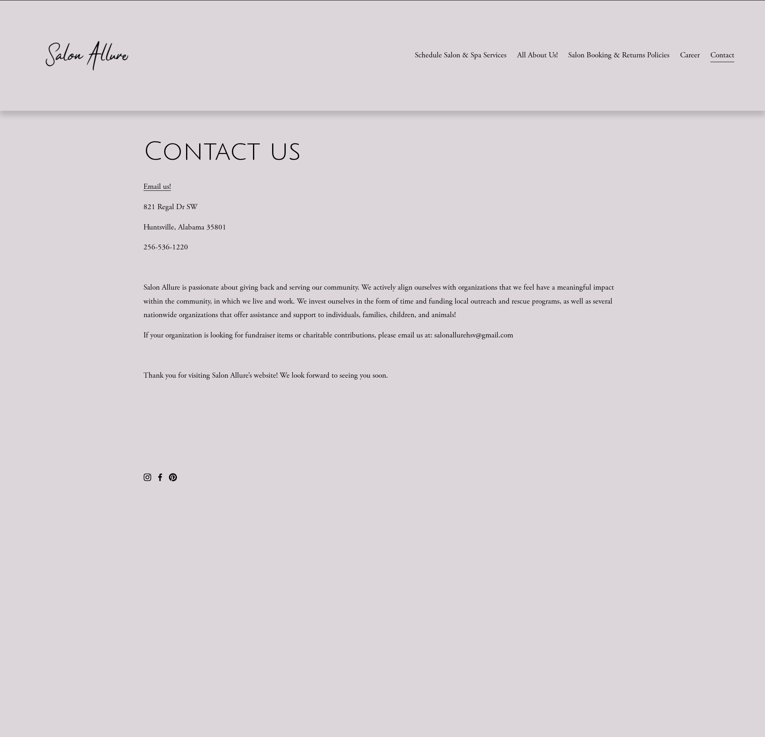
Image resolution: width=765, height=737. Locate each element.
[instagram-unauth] (147, 477)
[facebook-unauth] (160, 477)
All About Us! (537, 55)
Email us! (157, 187)
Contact (722, 55)
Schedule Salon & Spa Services (460, 55)
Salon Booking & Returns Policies (618, 55)
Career (690, 55)
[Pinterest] (173, 477)
